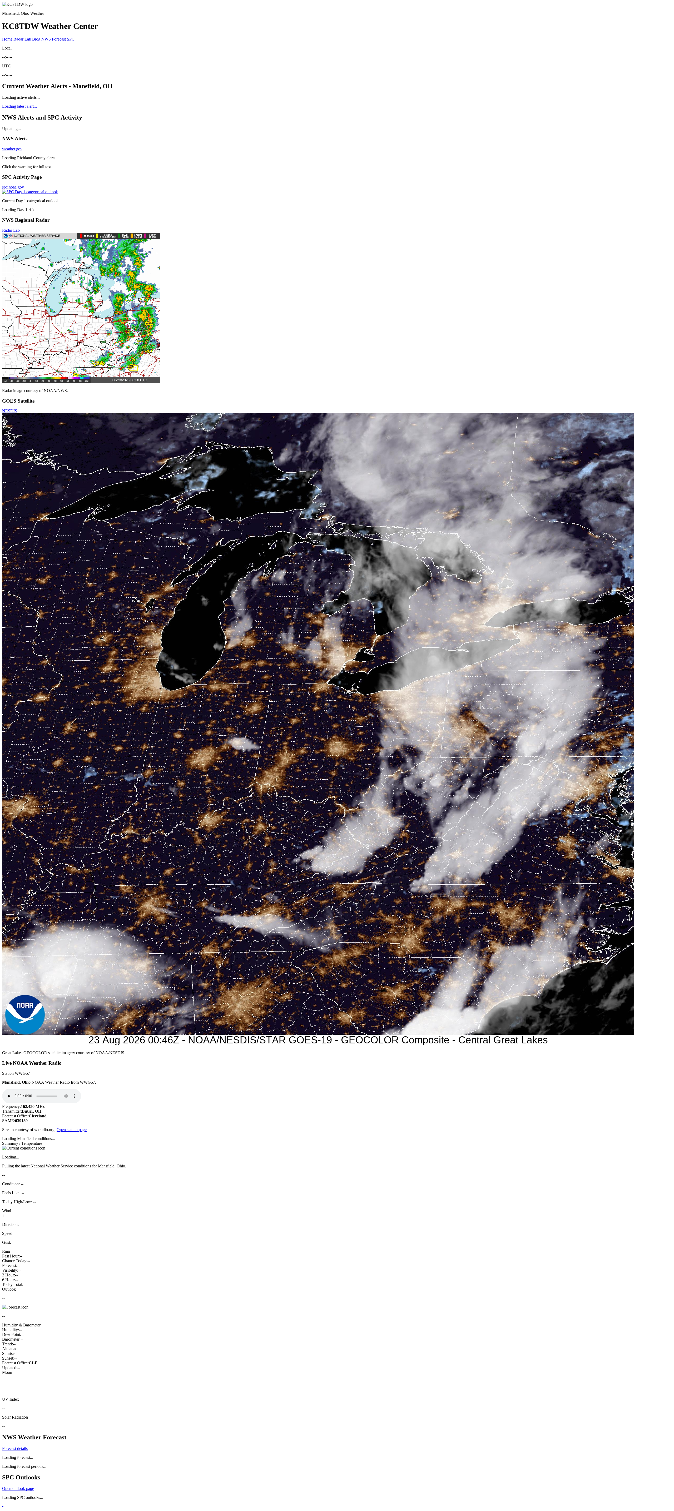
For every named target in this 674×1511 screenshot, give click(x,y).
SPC (71, 39)
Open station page (72, 1129)
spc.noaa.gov (13, 187)
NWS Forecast (53, 39)
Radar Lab (22, 39)
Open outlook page (18, 1488)
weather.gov (12, 149)
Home (7, 39)
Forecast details (15, 1448)
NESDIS (9, 411)
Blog (36, 39)
